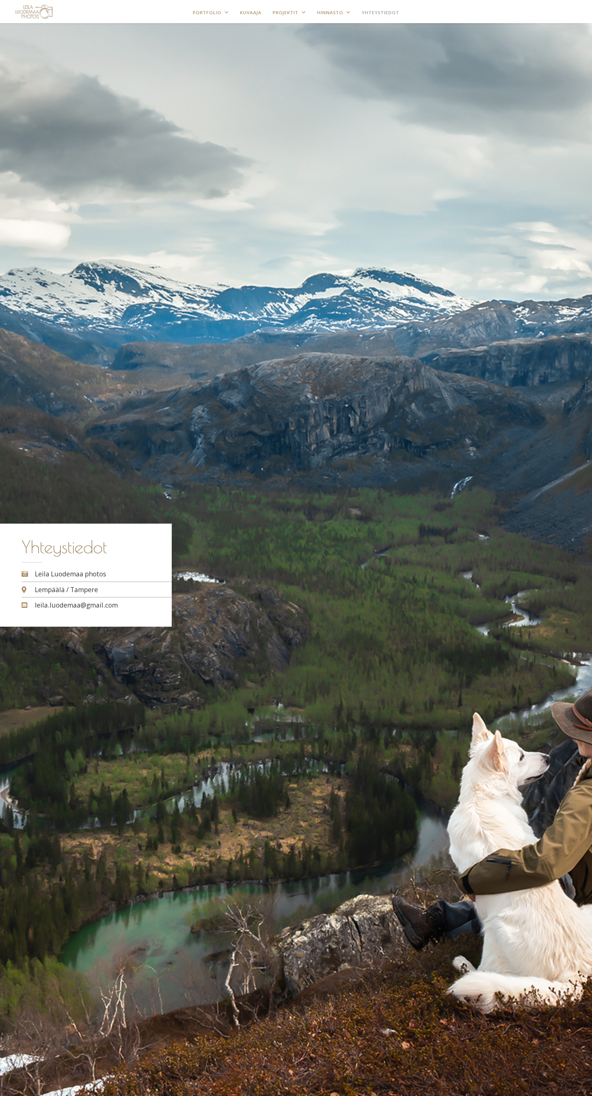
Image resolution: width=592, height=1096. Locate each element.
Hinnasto (330, 12)
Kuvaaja (250, 12)
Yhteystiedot (380, 12)
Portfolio (207, 12)
